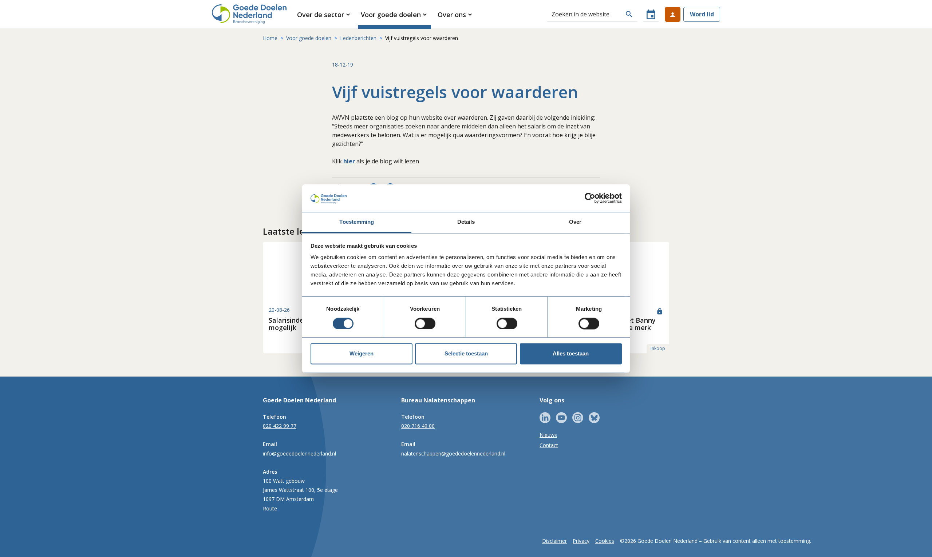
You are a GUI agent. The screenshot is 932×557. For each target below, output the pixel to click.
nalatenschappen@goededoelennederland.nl (453, 453)
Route (270, 508)
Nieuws (548, 434)
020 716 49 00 (418, 425)
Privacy (581, 540)
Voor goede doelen (308, 38)
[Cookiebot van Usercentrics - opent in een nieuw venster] (590, 197)
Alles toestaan (571, 354)
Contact (549, 445)
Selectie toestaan (466, 354)
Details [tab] (466, 222)
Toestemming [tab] (356, 222)
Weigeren (362, 354)
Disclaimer (554, 540)
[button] (324, 14)
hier (349, 161)
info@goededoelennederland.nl (299, 453)
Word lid (702, 14)
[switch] (425, 323)
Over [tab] (575, 222)
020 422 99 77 (279, 425)
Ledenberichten (358, 38)
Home (270, 38)
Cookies (604, 540)
